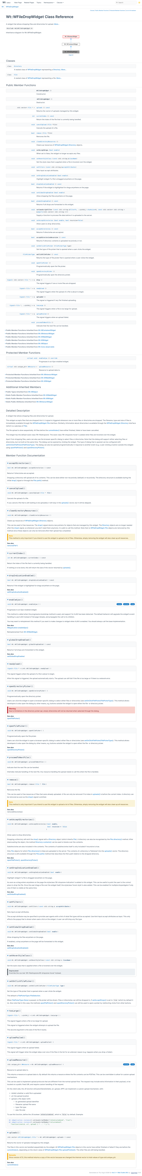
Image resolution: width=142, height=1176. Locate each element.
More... (56, 24)
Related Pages (29, 2)
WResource (31, 367)
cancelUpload (41, 124)
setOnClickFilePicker (44, 246)
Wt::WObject (43, 344)
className (72, 158)
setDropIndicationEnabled (46, 175)
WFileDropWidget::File (41, 423)
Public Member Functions (102, 10)
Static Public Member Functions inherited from (31, 395)
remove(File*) (12, 546)
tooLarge (39, 305)
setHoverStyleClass (43, 158)
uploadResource (45, 367)
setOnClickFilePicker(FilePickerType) (20, 445)
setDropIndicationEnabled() (17, 592)
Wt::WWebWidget (45, 337)
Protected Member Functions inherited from (31, 375)
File (15, 75)
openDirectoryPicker (44, 271)
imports (40, 212)
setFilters (40, 167)
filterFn (73, 209)
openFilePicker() (17, 448)
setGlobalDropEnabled (44, 192)
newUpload (40, 288)
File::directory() (116, 839)
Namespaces (48, 2)
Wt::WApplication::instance (20, 1120)
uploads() (65, 503)
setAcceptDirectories (44, 220)
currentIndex (41, 116)
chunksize (91, 209)
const (48, 107)
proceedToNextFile (43, 322)
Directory (18, 66)
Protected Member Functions (117, 10)
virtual (30, 358)
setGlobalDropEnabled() (16, 894)
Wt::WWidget (43, 340)
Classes (59, 2)
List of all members (131, 10)
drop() (14, 480)
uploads (39, 107)
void (33, 124)
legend (71, 55)
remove (38, 133)
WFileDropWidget (12, 7)
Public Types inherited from (22, 392)
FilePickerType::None (20, 1000)
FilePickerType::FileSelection (29, 996)
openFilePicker (42, 263)
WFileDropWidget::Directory (65, 145)
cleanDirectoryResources (46, 141)
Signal (9, 280)
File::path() (37, 480)
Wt (3, 7)
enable (56, 150)
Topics (39, 2)
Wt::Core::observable (46, 347)
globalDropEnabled (43, 201)
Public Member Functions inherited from (31, 330)
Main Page (18, 2)
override (54, 358)
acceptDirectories (43, 229)
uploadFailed (41, 314)
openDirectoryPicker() (35, 448)
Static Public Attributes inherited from (29, 402)
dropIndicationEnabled (45, 184)
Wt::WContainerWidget (47, 330)
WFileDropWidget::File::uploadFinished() (60, 1150)
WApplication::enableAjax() (17, 628)
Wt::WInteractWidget (46, 334)
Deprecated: (14, 971)
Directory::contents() (43, 842)
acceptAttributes (69, 167)
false (80, 220)
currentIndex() (53, 430)
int (33, 116)
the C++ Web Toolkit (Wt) (120, 1172)
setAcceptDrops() (99, 1000)
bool (33, 133)
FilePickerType (60, 246)
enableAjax (43, 358)
